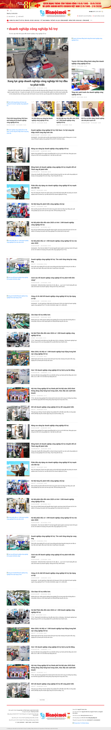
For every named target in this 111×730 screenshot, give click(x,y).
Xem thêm (42, 700)
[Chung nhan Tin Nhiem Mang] (81, 723)
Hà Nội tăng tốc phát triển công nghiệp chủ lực (47, 204)
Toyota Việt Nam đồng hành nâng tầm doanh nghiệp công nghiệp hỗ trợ (88, 62)
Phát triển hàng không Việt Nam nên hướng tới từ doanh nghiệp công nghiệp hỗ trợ (17, 120)
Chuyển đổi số (35, 172)
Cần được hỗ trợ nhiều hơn (40, 315)
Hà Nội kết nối (35, 372)
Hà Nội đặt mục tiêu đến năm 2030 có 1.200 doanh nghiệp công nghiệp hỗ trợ (67, 120)
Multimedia (46, 20)
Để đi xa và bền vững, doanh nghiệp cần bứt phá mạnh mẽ (92, 119)
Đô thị (22, 20)
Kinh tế (17, 20)
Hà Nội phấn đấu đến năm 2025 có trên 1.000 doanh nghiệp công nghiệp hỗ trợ (52, 223)
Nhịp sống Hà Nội (99, 16)
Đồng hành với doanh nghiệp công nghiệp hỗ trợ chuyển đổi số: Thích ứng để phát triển (53, 168)
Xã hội (32, 20)
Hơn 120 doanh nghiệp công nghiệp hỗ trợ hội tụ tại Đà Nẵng (53, 370)
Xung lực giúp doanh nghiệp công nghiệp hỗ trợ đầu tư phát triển (37, 82)
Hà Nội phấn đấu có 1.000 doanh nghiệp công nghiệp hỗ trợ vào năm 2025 (54, 242)
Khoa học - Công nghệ (82, 20)
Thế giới (52, 20)
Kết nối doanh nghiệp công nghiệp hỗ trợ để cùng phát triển (52, 407)
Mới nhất (21, 16)
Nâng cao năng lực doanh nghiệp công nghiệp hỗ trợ (50, 148)
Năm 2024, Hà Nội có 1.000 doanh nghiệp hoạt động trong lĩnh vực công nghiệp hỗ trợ (53, 352)
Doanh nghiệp (32, 88)
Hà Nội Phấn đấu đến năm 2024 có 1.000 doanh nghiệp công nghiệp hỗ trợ (53, 334)
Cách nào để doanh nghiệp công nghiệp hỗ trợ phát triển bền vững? (53, 279)
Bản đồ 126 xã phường (85, 16)
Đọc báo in (12, 16)
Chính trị (12, 20)
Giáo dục (36, 20)
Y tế (41, 20)
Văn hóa (27, 20)
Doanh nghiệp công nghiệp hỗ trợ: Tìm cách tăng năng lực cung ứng (53, 260)
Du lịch (58, 20)
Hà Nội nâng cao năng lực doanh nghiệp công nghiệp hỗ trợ (42, 119)
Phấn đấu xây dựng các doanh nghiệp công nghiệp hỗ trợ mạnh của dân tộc (53, 186)
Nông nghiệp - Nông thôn (68, 20)
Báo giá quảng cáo (92, 717)
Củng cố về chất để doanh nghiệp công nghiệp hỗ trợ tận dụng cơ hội (53, 297)
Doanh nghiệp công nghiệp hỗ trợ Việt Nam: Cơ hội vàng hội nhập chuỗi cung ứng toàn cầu (52, 131)
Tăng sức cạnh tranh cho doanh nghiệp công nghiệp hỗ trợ (87, 93)
